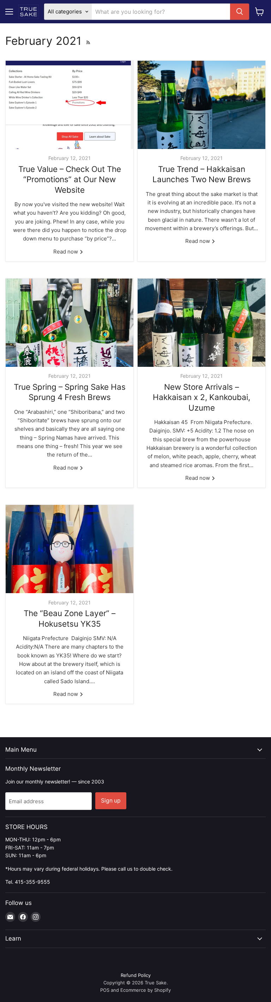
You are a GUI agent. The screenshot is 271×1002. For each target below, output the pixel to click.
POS (104, 990)
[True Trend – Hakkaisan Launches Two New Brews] (201, 105)
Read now (66, 251)
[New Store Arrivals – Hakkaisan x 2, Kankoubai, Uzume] (201, 323)
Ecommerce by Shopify (145, 990)
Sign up (111, 800)
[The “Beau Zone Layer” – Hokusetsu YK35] (69, 549)
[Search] (239, 12)
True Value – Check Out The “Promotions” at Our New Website (69, 179)
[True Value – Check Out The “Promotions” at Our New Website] (69, 105)
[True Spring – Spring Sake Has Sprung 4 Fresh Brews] (69, 323)
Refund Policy (136, 975)
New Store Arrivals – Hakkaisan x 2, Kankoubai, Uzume (201, 397)
